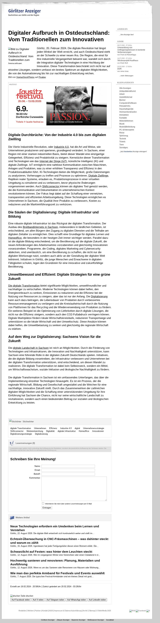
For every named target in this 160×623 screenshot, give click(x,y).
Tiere (121, 144)
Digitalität (50, 431)
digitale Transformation (20, 428)
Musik (121, 124)
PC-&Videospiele (126, 130)
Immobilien (124, 115)
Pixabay (42, 77)
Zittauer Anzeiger (63, 620)
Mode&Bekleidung (127, 127)
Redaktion (22, 611)
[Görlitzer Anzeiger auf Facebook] (141, 611)
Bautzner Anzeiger (78, 620)
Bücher (122, 100)
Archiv (85, 611)
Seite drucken (26, 596)
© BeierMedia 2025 (104, 611)
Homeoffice (15, 237)
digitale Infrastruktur (67, 431)
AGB (51, 611)
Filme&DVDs (124, 106)
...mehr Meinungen (126, 75)
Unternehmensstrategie (93, 428)
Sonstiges (123, 147)
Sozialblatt (110, 620)
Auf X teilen (38, 600)
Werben (31, 611)
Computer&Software (128, 103)
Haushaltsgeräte (126, 109)
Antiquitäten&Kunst (127, 91)
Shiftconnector (51, 186)
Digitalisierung (99, 296)
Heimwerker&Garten (128, 112)
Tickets (122, 141)
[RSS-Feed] (132, 611)
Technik (122, 138)
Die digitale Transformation (24, 285)
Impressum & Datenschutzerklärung (68, 611)
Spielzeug (123, 135)
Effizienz (53, 428)
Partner (38, 611)
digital (77, 428)
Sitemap (92, 611)
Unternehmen (40, 428)
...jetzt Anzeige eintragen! (133, 151)
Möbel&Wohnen (126, 121)
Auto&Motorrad (125, 97)
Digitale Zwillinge (98, 175)
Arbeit (121, 94)
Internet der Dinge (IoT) (53, 161)
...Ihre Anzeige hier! (126, 34)
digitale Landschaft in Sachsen (31, 347)
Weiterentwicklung (35, 431)
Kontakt (45, 611)
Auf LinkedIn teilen (97, 600)
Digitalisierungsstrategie (21, 434)
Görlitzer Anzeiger (24, 10)
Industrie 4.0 (61, 146)
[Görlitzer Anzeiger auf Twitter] (148, 611)
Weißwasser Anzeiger (96, 620)
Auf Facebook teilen (21, 600)
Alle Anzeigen (125, 88)
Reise (121, 133)
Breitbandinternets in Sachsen (40, 227)
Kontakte (123, 118)
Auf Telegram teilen (55, 600)
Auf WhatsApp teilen (76, 600)
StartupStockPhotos (25, 77)
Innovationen (98, 431)
